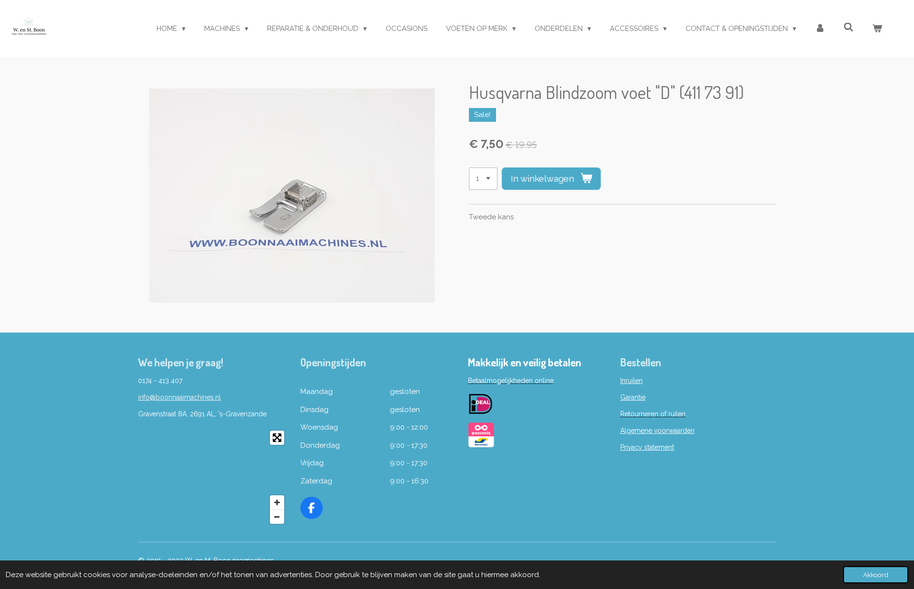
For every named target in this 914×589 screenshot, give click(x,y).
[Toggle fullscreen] (277, 438)
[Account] (820, 29)
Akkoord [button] (875, 575)
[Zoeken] (848, 27)
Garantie (633, 397)
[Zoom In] (277, 502)
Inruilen (631, 380)
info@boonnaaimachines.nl (179, 397)
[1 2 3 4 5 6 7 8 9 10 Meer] (483, 178)
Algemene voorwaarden (657, 430)
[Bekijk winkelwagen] (877, 29)
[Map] (213, 477)
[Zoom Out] (277, 517)
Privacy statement (647, 447)
